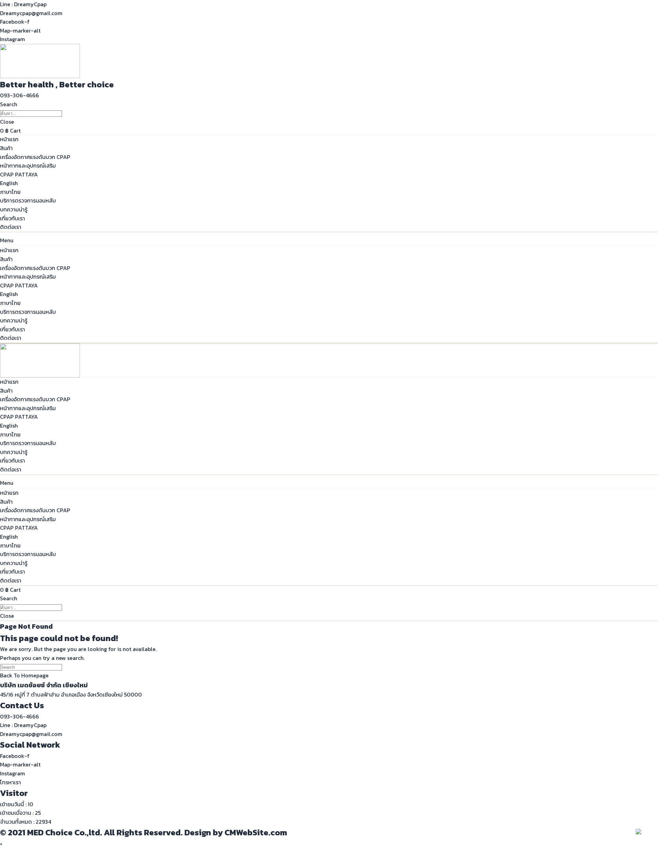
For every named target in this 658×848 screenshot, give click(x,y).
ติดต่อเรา (10, 227)
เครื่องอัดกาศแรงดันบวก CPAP (35, 157)
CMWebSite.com (255, 832)
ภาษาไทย (10, 192)
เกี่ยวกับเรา (12, 218)
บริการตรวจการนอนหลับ (28, 200)
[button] (19, 95)
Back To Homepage (24, 675)
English (9, 183)
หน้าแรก (9, 139)
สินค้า (6, 148)
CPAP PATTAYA (19, 174)
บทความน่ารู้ (13, 209)
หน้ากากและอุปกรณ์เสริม (28, 165)
